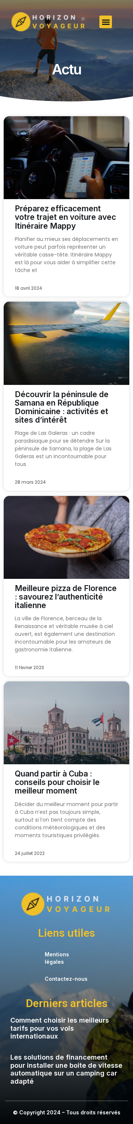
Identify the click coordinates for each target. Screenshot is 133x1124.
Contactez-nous (66, 979)
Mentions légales (57, 958)
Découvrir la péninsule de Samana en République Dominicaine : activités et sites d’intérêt (62, 407)
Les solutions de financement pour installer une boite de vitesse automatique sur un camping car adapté (66, 1069)
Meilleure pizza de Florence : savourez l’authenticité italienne (66, 597)
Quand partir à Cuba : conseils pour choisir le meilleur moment (57, 782)
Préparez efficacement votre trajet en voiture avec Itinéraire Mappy (65, 217)
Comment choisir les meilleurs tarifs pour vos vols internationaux (59, 1028)
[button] (105, 22)
